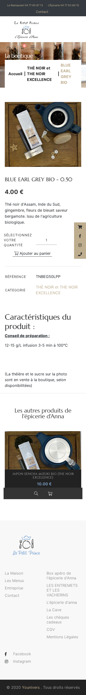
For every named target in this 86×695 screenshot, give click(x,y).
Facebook (22, 653)
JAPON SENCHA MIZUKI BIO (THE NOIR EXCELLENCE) (43, 475)
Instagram (22, 661)
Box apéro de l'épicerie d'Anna (61, 575)
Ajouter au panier (34, 253)
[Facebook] (80, 236)
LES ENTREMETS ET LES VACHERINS (62, 590)
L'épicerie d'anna (62, 602)
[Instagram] (80, 245)
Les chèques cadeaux (58, 619)
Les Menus (14, 580)
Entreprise (14, 588)
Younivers (31, 687)
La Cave (54, 609)
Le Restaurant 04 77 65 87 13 (25, 5)
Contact (43, 12)
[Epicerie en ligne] (80, 227)
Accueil (15, 73)
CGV (51, 629)
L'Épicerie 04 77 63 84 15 (63, 5)
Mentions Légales (62, 636)
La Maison (14, 573)
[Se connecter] (8, 47)
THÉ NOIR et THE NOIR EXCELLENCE (39, 74)
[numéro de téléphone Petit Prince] (80, 254)
